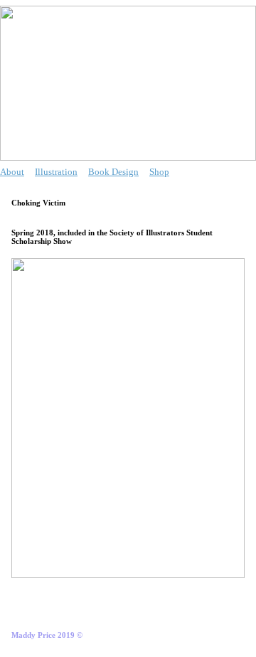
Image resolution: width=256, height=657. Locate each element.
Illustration (56, 171)
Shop (159, 171)
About (12, 171)
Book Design (113, 171)
